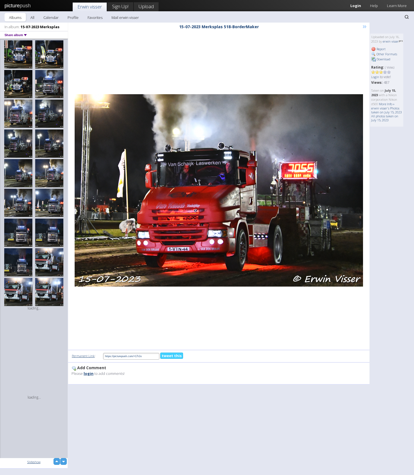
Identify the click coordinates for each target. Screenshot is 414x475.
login (89, 373)
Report (381, 49)
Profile (73, 17)
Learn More (397, 5)
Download (383, 59)
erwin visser (391, 41)
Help (374, 5)
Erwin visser (89, 6)
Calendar (51, 17)
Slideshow (34, 462)
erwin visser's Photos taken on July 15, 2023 (386, 110)
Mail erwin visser (125, 17)
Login (355, 5)
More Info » (387, 104)
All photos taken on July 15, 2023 (384, 118)
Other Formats (386, 54)
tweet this (172, 355)
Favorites (95, 17)
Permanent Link (83, 356)
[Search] (406, 16)
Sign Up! (120, 6)
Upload (146, 6)
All (32, 17)
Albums (15, 17)
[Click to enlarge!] (219, 190)
